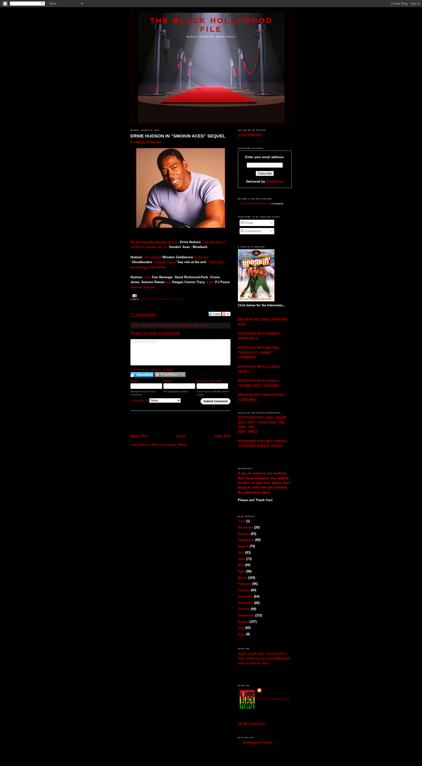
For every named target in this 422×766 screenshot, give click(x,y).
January (244, 590)
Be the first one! (194, 325)
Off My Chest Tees (251, 723)
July (241, 552)
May (241, 565)
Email (167, 381)
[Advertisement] (159, 422)
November (245, 527)
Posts (248, 223)
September (246, 540)
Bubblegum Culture (258, 742)
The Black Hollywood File (211, 24)
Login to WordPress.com (170, 374)
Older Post (222, 436)
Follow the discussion (226, 314)
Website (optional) (209, 381)
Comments (252, 231)
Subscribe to (139, 400)
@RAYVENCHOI (250, 135)
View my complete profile (273, 699)
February (244, 584)
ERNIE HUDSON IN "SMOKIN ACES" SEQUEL (177, 136)
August (243, 546)
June (241, 521)
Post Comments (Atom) (169, 444)
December (245, 596)
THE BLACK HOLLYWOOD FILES (255, 204)
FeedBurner (275, 181)
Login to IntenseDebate (142, 374)
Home (181, 436)
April (241, 571)
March (242, 578)
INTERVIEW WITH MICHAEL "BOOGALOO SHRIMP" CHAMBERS (259, 352)
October (244, 534)
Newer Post (139, 436)
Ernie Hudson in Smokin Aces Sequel (163, 299)
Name (134, 381)
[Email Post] (134, 295)
